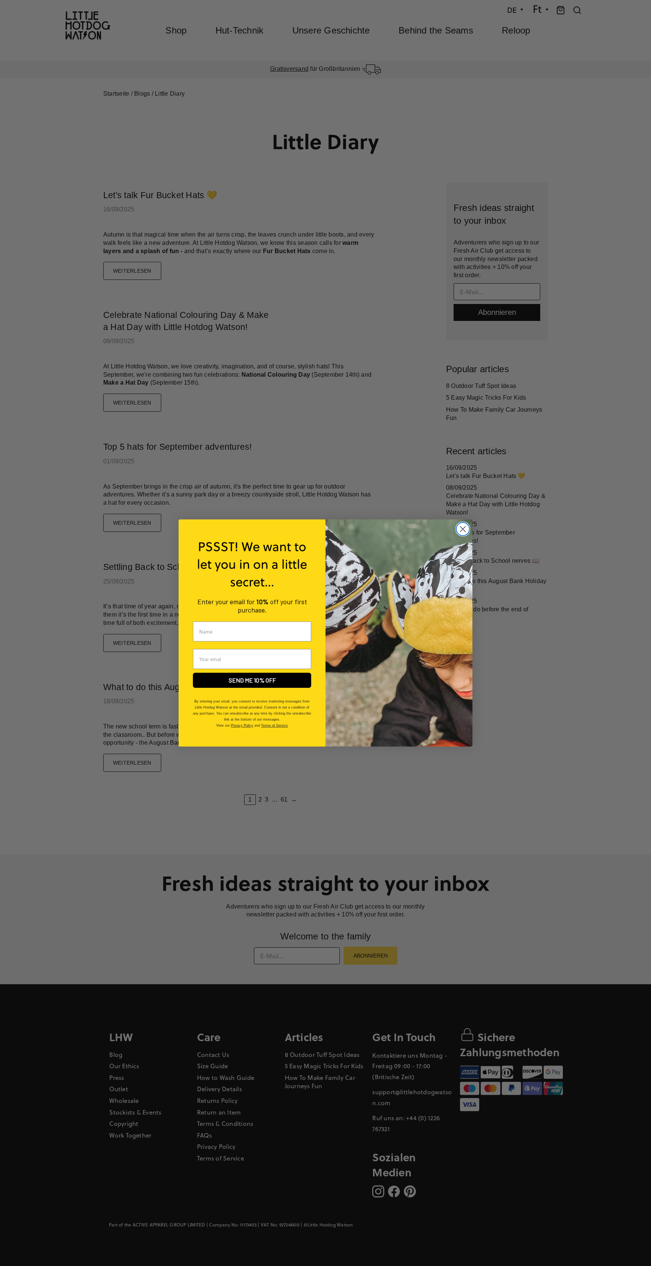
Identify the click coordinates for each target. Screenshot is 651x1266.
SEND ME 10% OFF (252, 680)
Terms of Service (274, 725)
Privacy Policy (242, 725)
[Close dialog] (462, 529)
